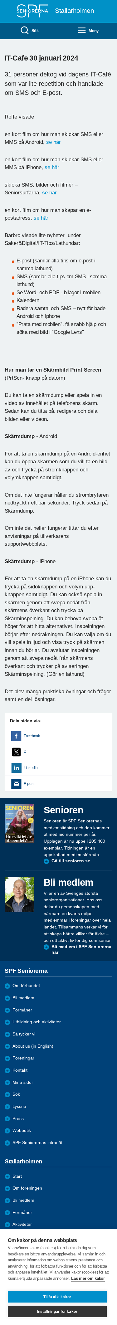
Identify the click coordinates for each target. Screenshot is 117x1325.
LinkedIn (31, 768)
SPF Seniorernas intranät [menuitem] (37, 1142)
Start (17, 1176)
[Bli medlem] (19, 894)
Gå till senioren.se (70, 861)
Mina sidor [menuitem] (22, 1082)
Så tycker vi (23, 1034)
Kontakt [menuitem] (19, 1070)
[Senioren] (19, 823)
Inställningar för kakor (57, 1311)
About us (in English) (32, 1046)
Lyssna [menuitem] (19, 1106)
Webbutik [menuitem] (21, 1130)
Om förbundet (26, 985)
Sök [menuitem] (35, 30)
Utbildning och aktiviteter (36, 1022)
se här (54, 142)
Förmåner (22, 1010)
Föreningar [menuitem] (23, 1058)
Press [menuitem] (18, 1118)
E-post (29, 784)
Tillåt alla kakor (57, 1297)
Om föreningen (27, 1188)
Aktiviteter (22, 1224)
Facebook (32, 736)
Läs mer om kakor (88, 1278)
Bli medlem (23, 998)
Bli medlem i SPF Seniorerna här (81, 949)
